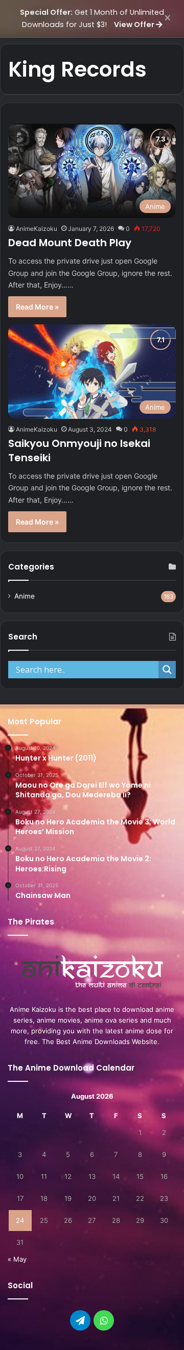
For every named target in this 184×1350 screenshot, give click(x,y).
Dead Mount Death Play (69, 242)
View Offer (135, 24)
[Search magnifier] (167, 669)
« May (17, 1259)
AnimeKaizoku (36, 228)
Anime (24, 596)
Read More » (37, 306)
